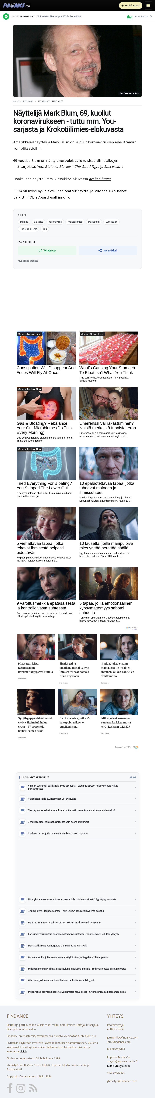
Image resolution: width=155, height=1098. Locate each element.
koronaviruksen (101, 142)
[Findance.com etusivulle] (17, 5)
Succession (113, 166)
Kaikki (133, 777)
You (40, 166)
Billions (51, 166)
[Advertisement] (77, 866)
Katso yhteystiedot (118, 1066)
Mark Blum (60, 142)
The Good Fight (87, 166)
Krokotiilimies (100, 179)
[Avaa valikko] (148, 5)
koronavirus (55, 221)
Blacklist (66, 166)
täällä (23, 1051)
